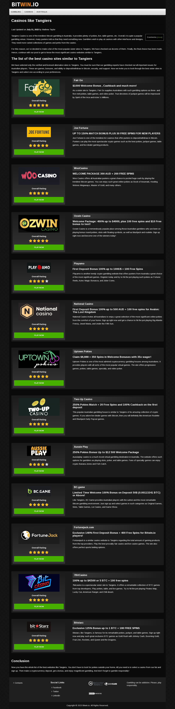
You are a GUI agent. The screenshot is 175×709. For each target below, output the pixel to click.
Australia (42, 12)
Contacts (19, 683)
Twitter (56, 691)
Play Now (39, 112)
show (160, 37)
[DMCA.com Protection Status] (95, 694)
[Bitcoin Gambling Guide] (25, 6)
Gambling (16, 12)
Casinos (28, 12)
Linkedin (56, 696)
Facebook (57, 687)
